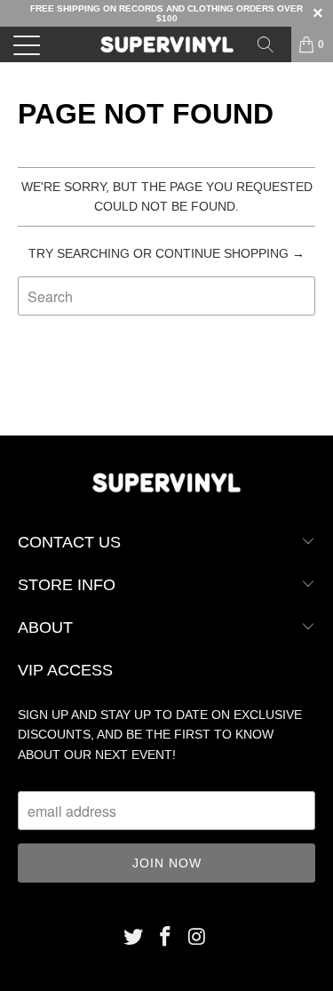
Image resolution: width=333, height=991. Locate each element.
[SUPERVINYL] (166, 44)
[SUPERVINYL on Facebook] (166, 938)
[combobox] (166, 296)
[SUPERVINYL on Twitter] (134, 938)
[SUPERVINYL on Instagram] (197, 938)
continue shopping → (230, 253)
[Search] (272, 44)
